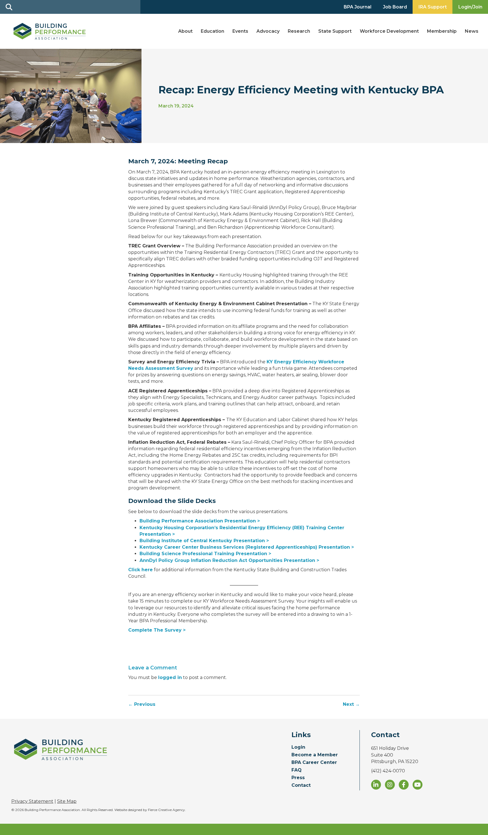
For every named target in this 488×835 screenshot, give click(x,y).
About (185, 31)
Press (298, 777)
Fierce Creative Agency (166, 810)
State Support (335, 31)
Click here (140, 569)
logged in (170, 677)
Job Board (395, 7)
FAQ (296, 770)
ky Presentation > (247, 540)
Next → (351, 704)
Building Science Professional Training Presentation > (205, 553)
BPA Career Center (314, 762)
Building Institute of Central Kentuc (183, 540)
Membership (442, 31)
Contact (301, 785)
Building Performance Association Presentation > (200, 521)
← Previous (141, 704)
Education (212, 31)
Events (240, 31)
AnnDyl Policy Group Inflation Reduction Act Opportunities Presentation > (229, 560)
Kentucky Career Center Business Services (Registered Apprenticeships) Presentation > (247, 547)
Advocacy (268, 31)
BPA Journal (357, 7)
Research (299, 31)
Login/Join (470, 7)
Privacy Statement (32, 801)
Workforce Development (389, 31)
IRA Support (433, 7)
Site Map (67, 801)
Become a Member (314, 755)
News (471, 31)
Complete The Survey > (157, 630)
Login (298, 747)
